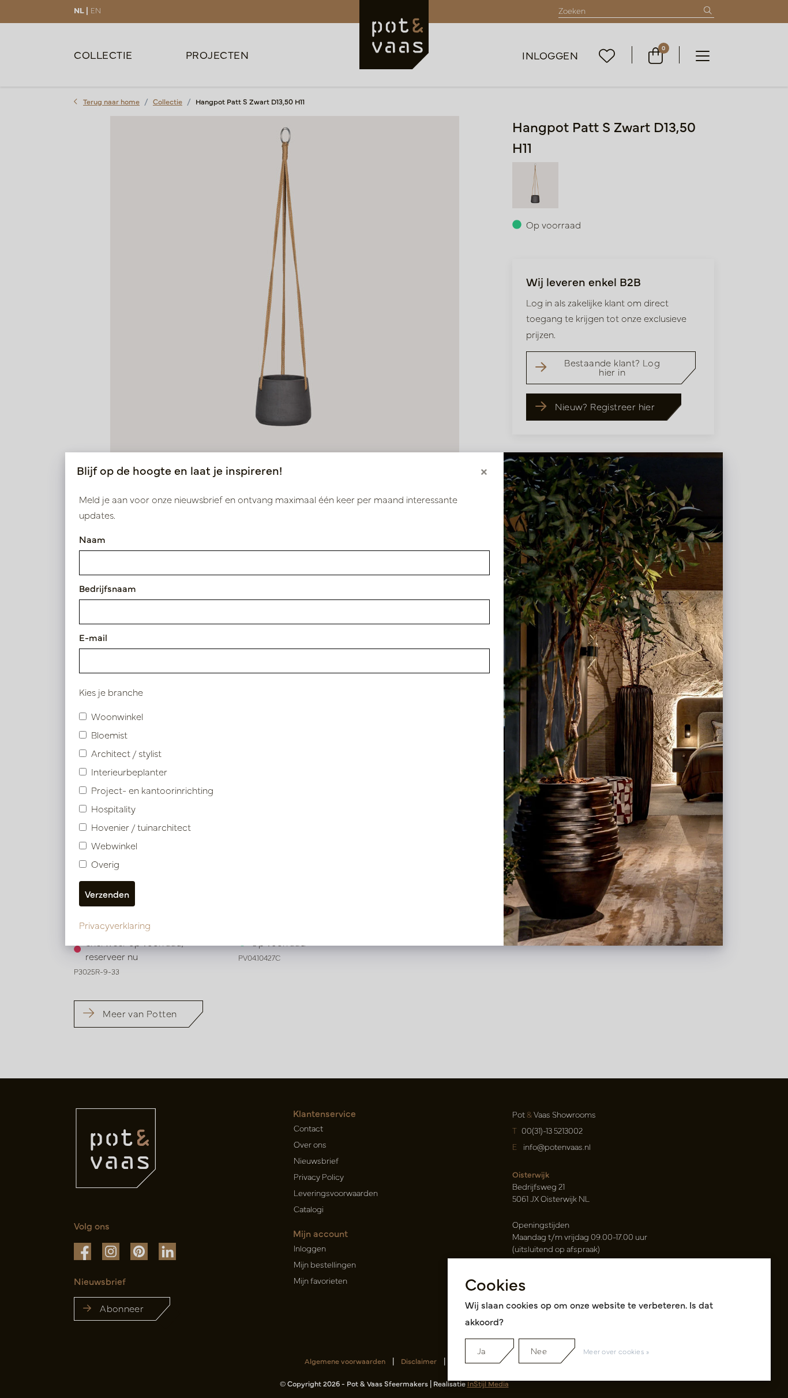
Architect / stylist (126, 753)
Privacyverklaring (115, 925)
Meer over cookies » (616, 1351)
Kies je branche (111, 691)
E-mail (93, 637)
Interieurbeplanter (129, 771)
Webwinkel (114, 845)
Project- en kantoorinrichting (152, 790)
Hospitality (113, 808)
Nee (539, 1350)
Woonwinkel (117, 716)
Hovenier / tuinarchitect (141, 826)
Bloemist (109, 734)
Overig (105, 863)
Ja (481, 1350)
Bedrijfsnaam (107, 588)
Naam (92, 539)
